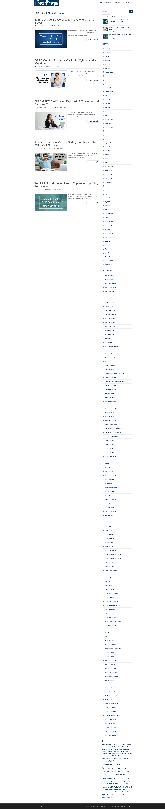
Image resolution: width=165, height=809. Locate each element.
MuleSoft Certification (110, 578)
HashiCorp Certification (111, 476)
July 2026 (107, 52)
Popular (106, 16)
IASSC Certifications (110, 511)
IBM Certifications (109, 519)
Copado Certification (110, 397)
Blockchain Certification (111, 330)
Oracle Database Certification (113, 605)
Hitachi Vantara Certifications (112, 487)
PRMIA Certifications (110, 645)
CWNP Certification (110, 413)
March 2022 (108, 257)
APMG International (110, 291)
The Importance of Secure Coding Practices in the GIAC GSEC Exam (65, 143)
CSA (124, 756)
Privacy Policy (39, 806)
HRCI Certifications (110, 495)
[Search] (131, 11)
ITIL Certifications (109, 546)
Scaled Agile (122, 789)
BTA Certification (127, 744)
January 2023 (108, 217)
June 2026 (107, 56)
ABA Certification (109, 275)
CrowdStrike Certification (111, 405)
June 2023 (107, 198)
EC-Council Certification (111, 436)
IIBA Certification (109, 523)
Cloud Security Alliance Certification (114, 373)
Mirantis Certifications (111, 574)
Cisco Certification (110, 362)
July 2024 (107, 147)
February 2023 (109, 213)
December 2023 (109, 174)
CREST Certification (110, 401)
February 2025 (109, 119)
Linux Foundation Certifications (113, 558)
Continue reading (92, 39)
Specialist (126, 791)
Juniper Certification (110, 550)
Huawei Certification (110, 499)
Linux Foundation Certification (113, 554)
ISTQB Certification (110, 538)
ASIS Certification (109, 307)
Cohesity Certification (110, 385)
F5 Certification (109, 448)
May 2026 (107, 60)
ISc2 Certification (121, 778)
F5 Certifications (109, 452)
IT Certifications (109, 542)
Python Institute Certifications (113, 648)
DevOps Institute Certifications (113, 432)
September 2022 (109, 233)
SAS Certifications (110, 684)
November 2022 (109, 225)
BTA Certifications (109, 342)
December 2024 (109, 127)
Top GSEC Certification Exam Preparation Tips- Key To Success (67, 184)
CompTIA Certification (111, 389)
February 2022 (109, 261)
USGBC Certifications (110, 723)
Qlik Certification (109, 652)
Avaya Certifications (110, 318)
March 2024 (108, 162)
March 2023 (108, 209)
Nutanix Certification (110, 586)
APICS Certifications (110, 287)
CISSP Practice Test (118, 751)
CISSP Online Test (107, 751)
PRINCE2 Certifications (111, 641)
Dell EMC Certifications (111, 424)
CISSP (128, 747)
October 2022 (108, 229)
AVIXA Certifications (110, 322)
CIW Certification (109, 369)
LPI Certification (109, 562)
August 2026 (108, 48)
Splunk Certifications (110, 707)
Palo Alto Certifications (111, 629)
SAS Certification (109, 680)
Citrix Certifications (110, 366)
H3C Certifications (110, 472)
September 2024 (109, 139)
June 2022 (107, 245)
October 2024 (108, 135)
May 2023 (107, 202)
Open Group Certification (111, 593)
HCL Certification (109, 479)
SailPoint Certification (110, 668)
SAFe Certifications (110, 664)
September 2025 (109, 92)
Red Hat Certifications (111, 660)
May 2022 (107, 249)
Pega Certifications (110, 633)
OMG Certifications (110, 590)
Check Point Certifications (112, 358)
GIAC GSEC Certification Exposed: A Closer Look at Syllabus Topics (67, 102)
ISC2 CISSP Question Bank (109, 783)
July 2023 (107, 194)
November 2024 (109, 131)
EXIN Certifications (110, 444)
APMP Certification (110, 295)
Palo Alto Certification (110, 625)
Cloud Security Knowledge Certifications (115, 381)
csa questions (119, 758)
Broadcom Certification (118, 744)
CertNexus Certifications (111, 354)
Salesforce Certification (111, 672)
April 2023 (107, 205)
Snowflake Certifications (111, 703)
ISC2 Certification (109, 535)
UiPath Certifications (110, 719)
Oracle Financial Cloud (111, 613)
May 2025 (107, 107)
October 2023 (108, 182)
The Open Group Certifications (113, 715)
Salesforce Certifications (111, 676)
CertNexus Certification (111, 350)
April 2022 (107, 253)
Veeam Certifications (110, 727)
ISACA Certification (110, 531)
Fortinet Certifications (110, 460)
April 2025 (107, 111)
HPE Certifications (110, 491)
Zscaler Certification (110, 735)
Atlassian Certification (111, 314)
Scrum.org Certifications (111, 688)
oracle (103, 789)
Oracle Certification (110, 597)
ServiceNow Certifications (112, 696)
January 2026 (108, 76)
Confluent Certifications (111, 393)
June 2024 (107, 150)
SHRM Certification (110, 700)
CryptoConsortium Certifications (113, 409)
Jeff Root (48, 26)
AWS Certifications (110, 326)
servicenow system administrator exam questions (114, 791)
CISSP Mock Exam (124, 749)
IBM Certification (109, 515)
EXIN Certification (109, 440)
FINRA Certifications (110, 456)
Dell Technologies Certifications (113, 428)
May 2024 (107, 154)
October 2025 (108, 88)
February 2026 (109, 72)
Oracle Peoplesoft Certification (113, 621)
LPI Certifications (109, 566)
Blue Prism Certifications (111, 334)
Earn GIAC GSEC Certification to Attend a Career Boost (65, 20)
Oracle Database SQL (111, 609)
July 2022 (107, 241)
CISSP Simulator (120, 754)
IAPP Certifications (110, 507)
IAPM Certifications (110, 503)
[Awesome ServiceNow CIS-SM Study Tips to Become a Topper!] (105, 36)
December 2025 (109, 80)
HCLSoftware (108, 483)
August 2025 (108, 95)
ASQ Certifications (110, 311)
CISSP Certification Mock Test (110, 749)
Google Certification (110, 468)
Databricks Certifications (111, 421)
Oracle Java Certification (111, 617)
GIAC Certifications (58, 26)
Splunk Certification (110, 794)
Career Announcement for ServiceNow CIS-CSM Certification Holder (119, 21)
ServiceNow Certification (111, 692)
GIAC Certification (117, 771)
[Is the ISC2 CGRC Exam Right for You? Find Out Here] (105, 28)
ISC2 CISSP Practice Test (123, 781)
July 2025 (107, 99)
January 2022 (108, 264)
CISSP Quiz (111, 754)
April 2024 (107, 158)
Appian (107, 299)
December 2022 (109, 221)
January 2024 (108, 170)
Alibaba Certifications (110, 283)
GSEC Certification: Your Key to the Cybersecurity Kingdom (65, 61)
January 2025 (108, 123)
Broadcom (107, 338)
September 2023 (109, 186)
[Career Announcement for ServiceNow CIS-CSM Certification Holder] (105, 21)
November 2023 (109, 178)
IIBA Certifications (109, 527)
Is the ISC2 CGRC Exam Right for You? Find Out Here (119, 28)
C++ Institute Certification (112, 346)
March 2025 (108, 115)
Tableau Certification (110, 711)
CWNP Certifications (110, 417)
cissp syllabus (108, 756)
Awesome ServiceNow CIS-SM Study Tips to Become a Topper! (120, 36)
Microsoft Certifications (111, 570)
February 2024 (109, 166)
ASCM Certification (110, 303)
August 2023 (108, 190)
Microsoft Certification (119, 786)
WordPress (127, 806)
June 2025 (107, 103)
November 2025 (109, 84)
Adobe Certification (110, 279)
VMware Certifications (111, 731)
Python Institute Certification (112, 789)
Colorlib (117, 806)
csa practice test (111, 758)
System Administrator (124, 795)
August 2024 (108, 143)
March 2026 (108, 68)
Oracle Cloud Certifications (112, 601)
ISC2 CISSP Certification (109, 781)
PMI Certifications (109, 637)
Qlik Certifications (109, 656)
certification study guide (107, 746)
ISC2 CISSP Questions (123, 783)
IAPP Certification (117, 774)
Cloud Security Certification (112, 377)
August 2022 (108, 237)
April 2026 (107, 64)
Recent (114, 16)
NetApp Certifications (110, 582)
